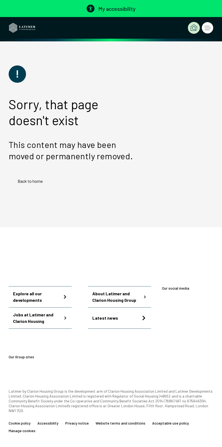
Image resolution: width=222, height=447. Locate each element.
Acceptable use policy (170, 423)
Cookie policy (20, 423)
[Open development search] (194, 28)
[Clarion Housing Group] (89, 357)
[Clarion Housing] (65, 357)
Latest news (105, 317)
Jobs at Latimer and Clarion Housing (33, 318)
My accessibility (117, 8)
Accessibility (47, 423)
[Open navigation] (207, 28)
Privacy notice (77, 423)
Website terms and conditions (120, 423)
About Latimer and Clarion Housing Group (114, 297)
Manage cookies (22, 431)
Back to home (30, 181)
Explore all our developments (27, 297)
